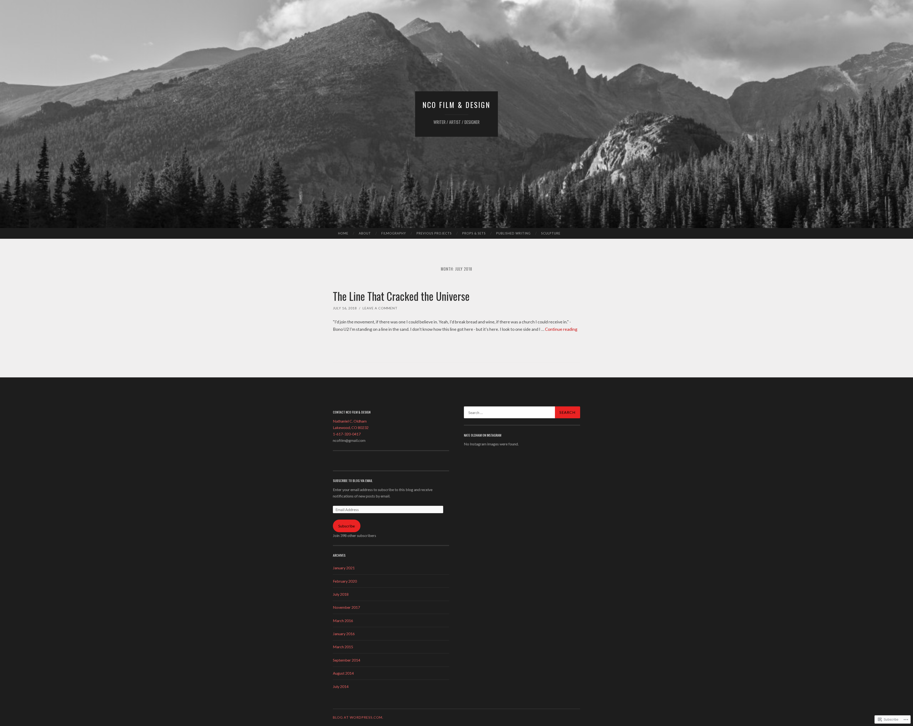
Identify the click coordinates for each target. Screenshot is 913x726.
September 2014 (346, 660)
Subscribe (346, 526)
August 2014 (343, 673)
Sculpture (550, 233)
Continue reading (561, 329)
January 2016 (344, 633)
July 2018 (341, 594)
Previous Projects (434, 233)
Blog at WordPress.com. (358, 717)
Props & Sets (474, 233)
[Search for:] (522, 412)
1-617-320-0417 (347, 434)
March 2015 (343, 646)
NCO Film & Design (456, 104)
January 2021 (344, 567)
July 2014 (341, 686)
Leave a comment (380, 308)
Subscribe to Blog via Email (353, 480)
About (365, 233)
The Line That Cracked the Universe (401, 296)
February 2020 (345, 581)
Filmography (393, 233)
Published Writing (513, 233)
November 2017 (346, 607)
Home (343, 233)
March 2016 (343, 620)
